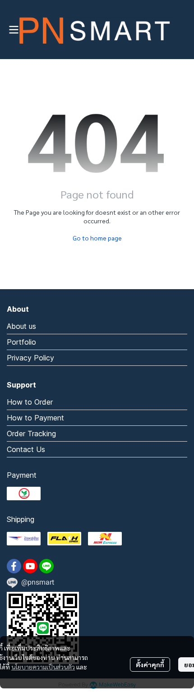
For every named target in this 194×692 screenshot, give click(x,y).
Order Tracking (31, 433)
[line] (46, 566)
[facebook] (14, 566)
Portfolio (21, 341)
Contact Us (26, 449)
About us (21, 326)
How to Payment (35, 417)
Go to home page (97, 238)
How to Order (30, 401)
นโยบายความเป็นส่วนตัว (43, 667)
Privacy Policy (30, 357)
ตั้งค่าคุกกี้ (150, 664)
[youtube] (30, 566)
